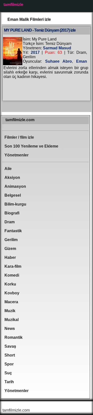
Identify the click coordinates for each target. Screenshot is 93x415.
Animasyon (15, 186)
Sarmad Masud (57, 48)
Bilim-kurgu (15, 204)
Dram (9, 222)
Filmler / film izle (19, 137)
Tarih (9, 382)
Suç (8, 373)
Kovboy (11, 293)
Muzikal (11, 320)
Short (9, 355)
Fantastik (13, 231)
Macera (11, 302)
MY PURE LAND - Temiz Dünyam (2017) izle (40, 30)
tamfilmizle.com (19, 120)
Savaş (10, 346)
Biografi (11, 213)
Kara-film (12, 266)
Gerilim (11, 240)
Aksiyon (12, 177)
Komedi (11, 275)
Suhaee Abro (58, 61)
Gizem (10, 248)
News (9, 328)
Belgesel (12, 195)
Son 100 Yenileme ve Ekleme (31, 146)
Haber (10, 257)
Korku (10, 284)
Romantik (13, 337)
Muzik (9, 311)
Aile (8, 169)
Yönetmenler (16, 155)
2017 (35, 52)
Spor (9, 364)
